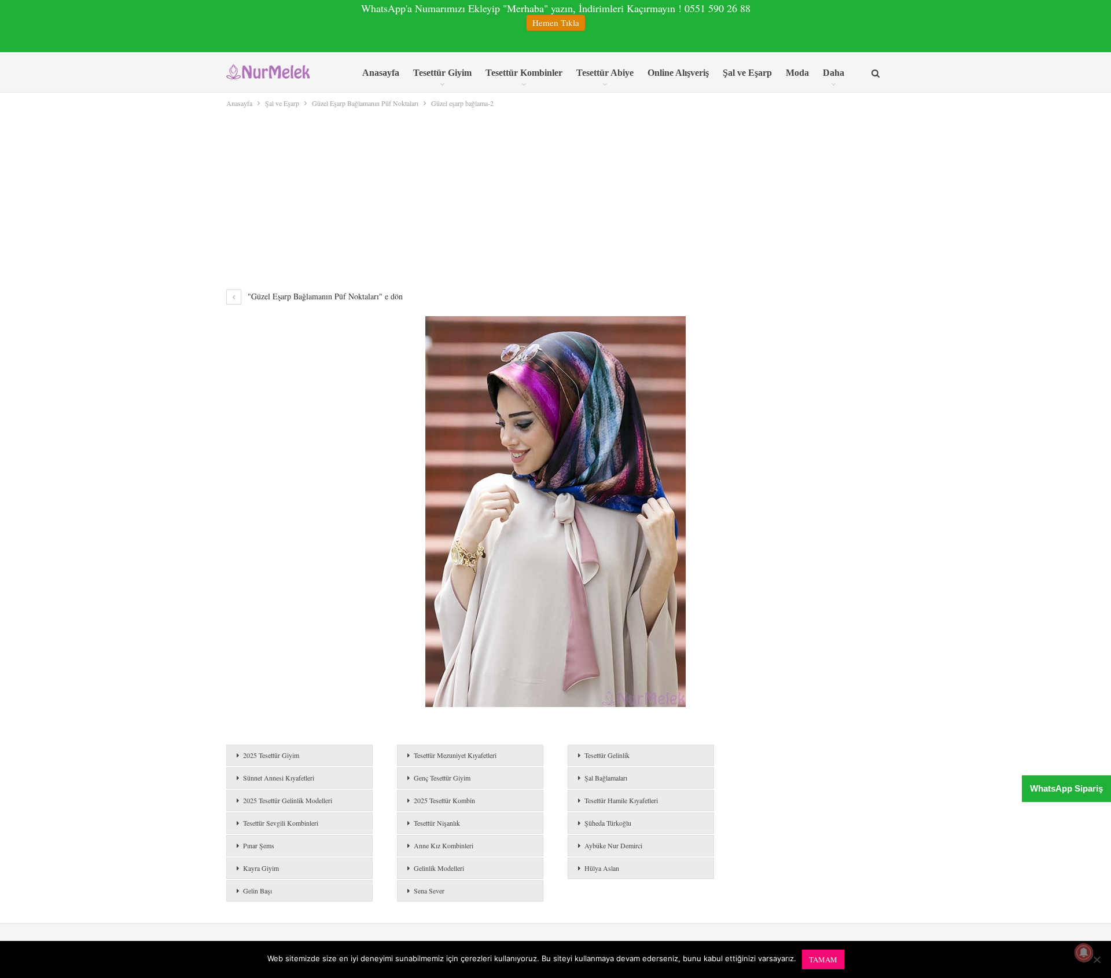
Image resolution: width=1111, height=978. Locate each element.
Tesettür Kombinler (523, 73)
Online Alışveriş (678, 73)
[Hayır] (1096, 959)
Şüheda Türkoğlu (607, 822)
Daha (833, 73)
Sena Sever (429, 890)
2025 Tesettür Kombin (444, 800)
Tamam (823, 959)
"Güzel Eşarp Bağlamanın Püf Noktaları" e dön (324, 296)
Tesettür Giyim (442, 73)
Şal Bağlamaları (605, 777)
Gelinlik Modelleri (439, 868)
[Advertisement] (555, 196)
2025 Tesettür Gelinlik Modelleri (287, 800)
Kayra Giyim (261, 868)
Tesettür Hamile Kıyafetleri (621, 800)
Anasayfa (380, 73)
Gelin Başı (257, 890)
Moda (797, 73)
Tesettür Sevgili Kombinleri (280, 822)
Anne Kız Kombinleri (443, 845)
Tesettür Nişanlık (437, 822)
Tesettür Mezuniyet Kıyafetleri (455, 755)
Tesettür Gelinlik (607, 755)
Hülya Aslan (601, 868)
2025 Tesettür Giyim (271, 755)
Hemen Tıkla (555, 22)
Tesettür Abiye (605, 73)
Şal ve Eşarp (747, 73)
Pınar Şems (258, 845)
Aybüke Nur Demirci (613, 845)
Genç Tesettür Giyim (442, 777)
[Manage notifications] (1084, 952)
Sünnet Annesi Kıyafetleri (278, 777)
